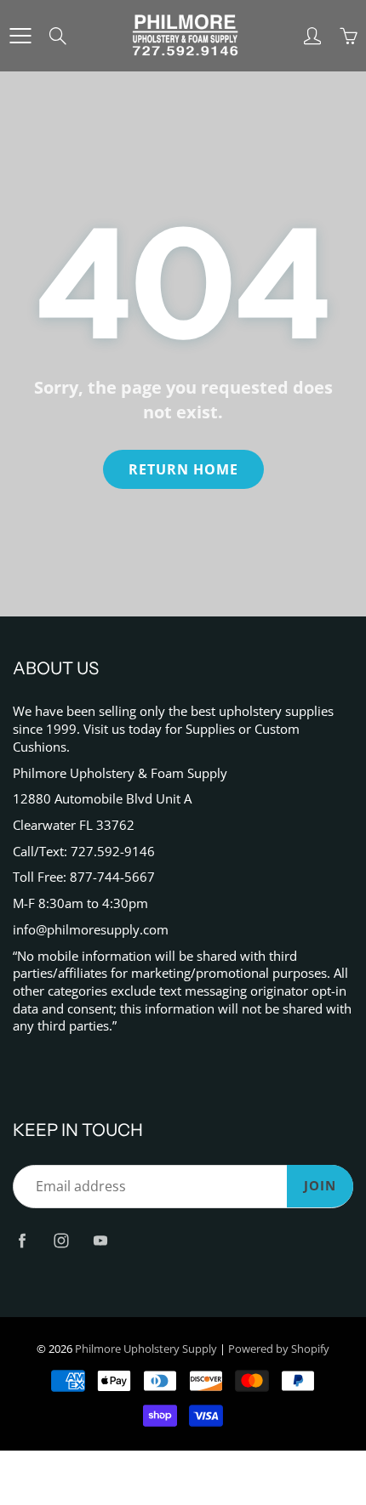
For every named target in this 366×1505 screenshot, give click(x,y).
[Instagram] (61, 1240)
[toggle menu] (20, 35)
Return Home (183, 469)
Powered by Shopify (278, 1348)
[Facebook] (22, 1240)
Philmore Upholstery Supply (146, 1348)
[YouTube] (100, 1240)
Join (320, 1186)
